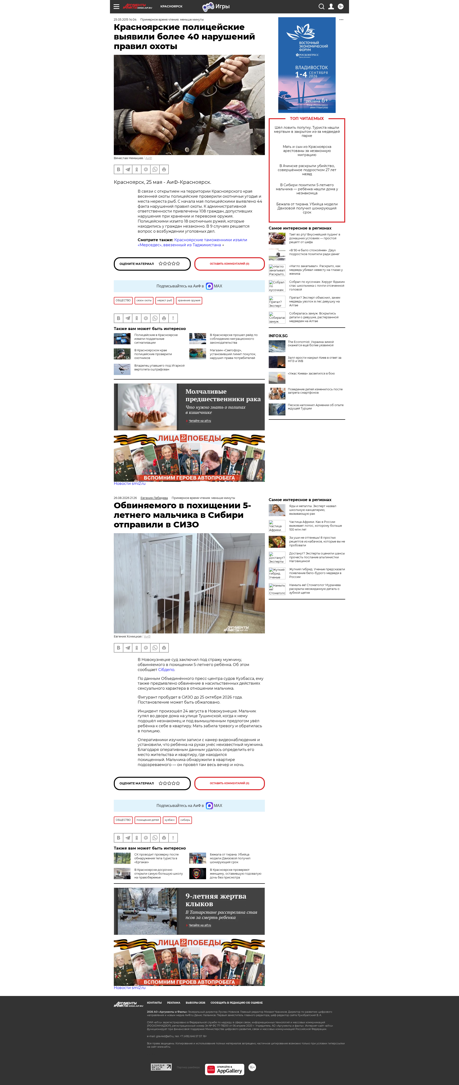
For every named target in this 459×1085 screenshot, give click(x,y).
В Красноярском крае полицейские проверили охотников (153, 354)
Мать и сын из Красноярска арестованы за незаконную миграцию (307, 151)
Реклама (173, 1002)
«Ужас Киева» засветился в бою (311, 373)
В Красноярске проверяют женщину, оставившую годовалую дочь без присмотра (235, 873)
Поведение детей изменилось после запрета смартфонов (315, 391)
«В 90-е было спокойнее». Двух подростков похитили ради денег (314, 252)
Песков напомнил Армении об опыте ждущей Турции (316, 406)
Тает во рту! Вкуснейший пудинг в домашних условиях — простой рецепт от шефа (314, 238)
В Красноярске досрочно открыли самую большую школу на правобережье (158, 873)
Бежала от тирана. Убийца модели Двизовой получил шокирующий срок (307, 208)
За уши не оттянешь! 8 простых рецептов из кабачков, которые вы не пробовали (317, 541)
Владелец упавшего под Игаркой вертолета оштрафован (159, 367)
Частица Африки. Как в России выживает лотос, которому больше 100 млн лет (315, 525)
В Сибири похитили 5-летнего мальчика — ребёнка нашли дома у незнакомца (307, 189)
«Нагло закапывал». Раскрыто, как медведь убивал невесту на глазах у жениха (316, 269)
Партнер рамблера (188, 1067)
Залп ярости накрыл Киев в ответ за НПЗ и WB (314, 359)
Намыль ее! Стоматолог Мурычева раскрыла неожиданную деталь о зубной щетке (315, 588)
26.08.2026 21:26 (125, 498)
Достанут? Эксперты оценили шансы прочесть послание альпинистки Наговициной (317, 557)
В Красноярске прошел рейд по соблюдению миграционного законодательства (234, 338)
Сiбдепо (166, 669)
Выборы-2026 (195, 1002)
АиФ (148, 158)
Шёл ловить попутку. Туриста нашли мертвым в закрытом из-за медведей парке (307, 132)
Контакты (154, 1002)
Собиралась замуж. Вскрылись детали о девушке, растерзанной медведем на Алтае (314, 317)
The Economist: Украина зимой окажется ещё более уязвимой (311, 343)
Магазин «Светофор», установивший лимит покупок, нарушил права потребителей (233, 354)
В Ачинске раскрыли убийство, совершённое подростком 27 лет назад (307, 170)
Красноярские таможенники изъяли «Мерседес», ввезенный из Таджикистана (192, 242)
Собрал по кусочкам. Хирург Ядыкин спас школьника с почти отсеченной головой (317, 285)
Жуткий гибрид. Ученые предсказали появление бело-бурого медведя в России (317, 573)
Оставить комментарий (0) (229, 263)
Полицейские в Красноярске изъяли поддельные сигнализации (156, 338)
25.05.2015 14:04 (125, 19)
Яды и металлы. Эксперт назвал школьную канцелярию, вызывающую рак (312, 509)
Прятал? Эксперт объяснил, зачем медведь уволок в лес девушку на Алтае (314, 301)
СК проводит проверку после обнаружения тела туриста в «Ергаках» (156, 858)
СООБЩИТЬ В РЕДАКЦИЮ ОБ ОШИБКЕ (237, 1002)
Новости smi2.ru (130, 483)
